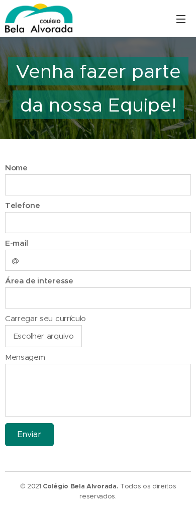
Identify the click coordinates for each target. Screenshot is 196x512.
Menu (181, 19)
